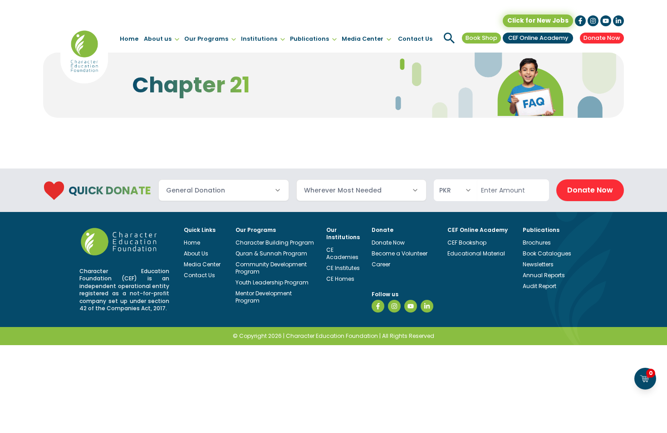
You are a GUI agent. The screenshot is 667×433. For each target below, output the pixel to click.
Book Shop (481, 38)
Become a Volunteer (399, 253)
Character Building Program (274, 242)
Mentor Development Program (263, 296)
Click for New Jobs (538, 20)
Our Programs (206, 39)
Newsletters (538, 264)
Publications (309, 39)
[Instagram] (394, 306)
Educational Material (476, 253)
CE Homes (340, 279)
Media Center (362, 39)
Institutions (259, 39)
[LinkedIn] (427, 306)
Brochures (537, 242)
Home (129, 39)
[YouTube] (410, 306)
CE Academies (342, 253)
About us (158, 39)
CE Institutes (343, 268)
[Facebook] (378, 306)
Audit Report (539, 286)
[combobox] (223, 190)
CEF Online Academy (538, 38)
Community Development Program (271, 267)
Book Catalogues (547, 253)
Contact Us (415, 39)
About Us (196, 253)
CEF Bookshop (466, 242)
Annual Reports (544, 275)
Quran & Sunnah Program (271, 253)
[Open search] (449, 38)
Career (381, 264)
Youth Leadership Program (272, 282)
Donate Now (602, 38)
